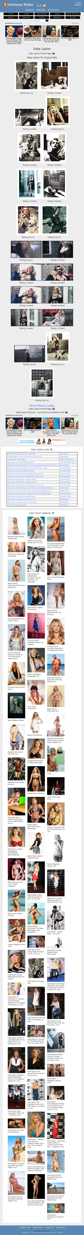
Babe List (26, 17)
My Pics (73, 17)
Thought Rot (49, 1227)
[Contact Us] (38, 6)
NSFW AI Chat (53, 10)
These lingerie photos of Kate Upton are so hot (25, 457)
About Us (60, 1232)
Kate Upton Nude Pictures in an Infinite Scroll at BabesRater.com (31, 488)
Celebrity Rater (65, 494)
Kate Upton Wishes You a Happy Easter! (22, 479)
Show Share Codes (42, 405)
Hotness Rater (65, 468)
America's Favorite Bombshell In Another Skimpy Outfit (27, 468)
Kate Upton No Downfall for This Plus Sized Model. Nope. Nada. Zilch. (33, 465)
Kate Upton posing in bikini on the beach (22, 502)
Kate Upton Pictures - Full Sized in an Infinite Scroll (40, 412)
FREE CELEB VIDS (66, 459)
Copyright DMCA (25, 1232)
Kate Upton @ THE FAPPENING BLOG (21, 462)
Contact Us (53, 1232)
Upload (57, 14)
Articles (26, 14)
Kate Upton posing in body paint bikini (21, 454)
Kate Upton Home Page (40, 53)
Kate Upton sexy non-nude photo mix (21, 499)
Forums (42, 17)
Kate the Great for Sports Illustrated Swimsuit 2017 (25, 474)
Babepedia (29, 10)
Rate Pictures (42, 14)
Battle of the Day (72, 14)
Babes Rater (40, 10)
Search (11, 17)
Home (11, 14)
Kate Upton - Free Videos (17, 459)
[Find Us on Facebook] (41, 6)
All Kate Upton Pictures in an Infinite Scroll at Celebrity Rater (29, 494)
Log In (78, 2)
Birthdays (57, 17)
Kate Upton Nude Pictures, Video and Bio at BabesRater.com (30, 491)
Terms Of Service (36, 1232)
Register (78, 5)
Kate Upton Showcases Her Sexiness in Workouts (25, 476)
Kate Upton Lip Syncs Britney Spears (21, 471)
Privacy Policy (45, 1232)
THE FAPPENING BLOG (68, 462)
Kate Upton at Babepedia (17, 505)
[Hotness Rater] (19, 6)
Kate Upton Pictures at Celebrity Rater (21, 496)
